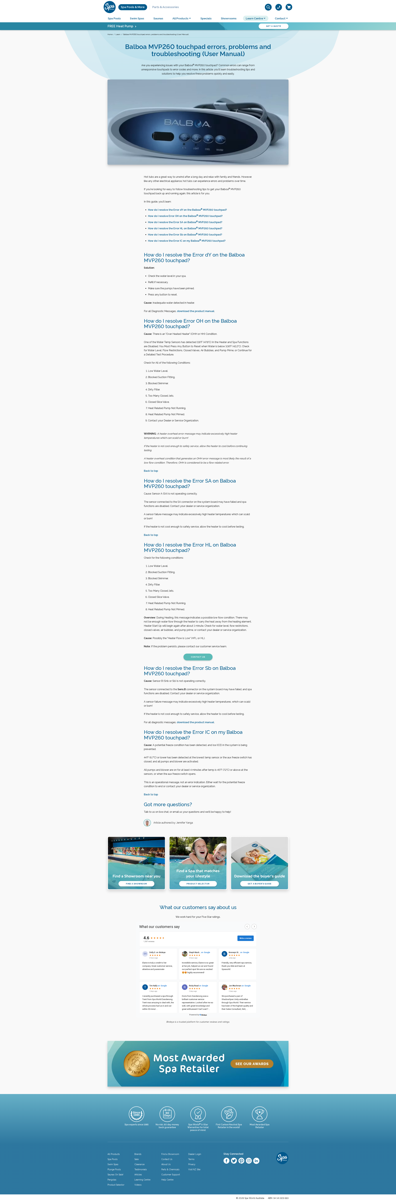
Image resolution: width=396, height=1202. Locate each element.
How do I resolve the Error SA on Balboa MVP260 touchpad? (185, 222)
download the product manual (195, 311)
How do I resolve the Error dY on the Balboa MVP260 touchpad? (187, 209)
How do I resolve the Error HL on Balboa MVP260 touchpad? (185, 228)
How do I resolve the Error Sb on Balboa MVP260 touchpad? (185, 234)
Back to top (151, 470)
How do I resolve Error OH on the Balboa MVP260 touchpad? (185, 216)
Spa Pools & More (133, 7)
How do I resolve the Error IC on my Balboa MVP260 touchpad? (187, 240)
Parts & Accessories (165, 7)
